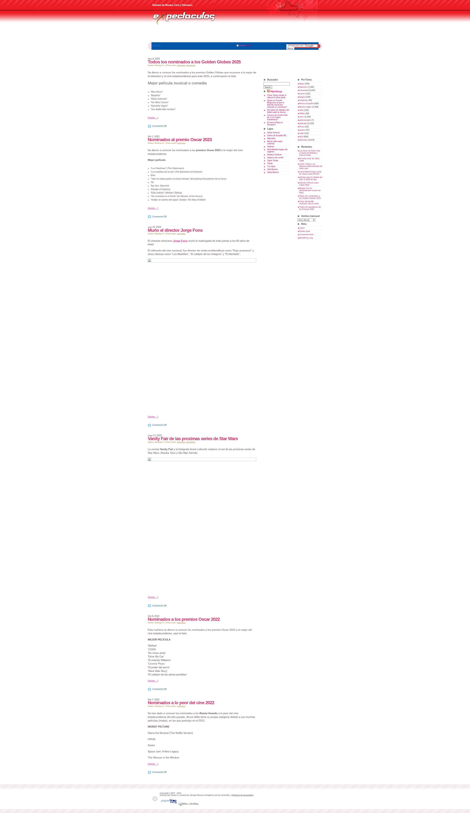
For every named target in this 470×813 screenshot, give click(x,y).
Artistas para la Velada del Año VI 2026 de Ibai (310, 178)
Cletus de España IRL (277, 135)
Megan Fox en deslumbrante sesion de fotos (310, 190)
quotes (302, 130)
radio (301, 133)
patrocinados (305, 120)
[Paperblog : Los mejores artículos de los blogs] (169, 804)
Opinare (270, 146)
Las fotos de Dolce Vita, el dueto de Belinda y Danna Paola (309, 153)
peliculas (181, 65)
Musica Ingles (305, 107)
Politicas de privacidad (242, 795)
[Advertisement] (235, 34)
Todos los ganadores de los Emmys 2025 (310, 208)
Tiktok (270, 163)
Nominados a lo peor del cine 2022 (181, 702)
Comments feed (306, 234)
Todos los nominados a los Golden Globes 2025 (194, 61)
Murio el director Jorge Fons (175, 230)
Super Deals (272, 160)
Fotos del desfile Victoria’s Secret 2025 (309, 202)
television (191, 65)
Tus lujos (271, 166)
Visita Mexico (273, 172)
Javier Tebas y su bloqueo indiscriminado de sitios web (310, 166)
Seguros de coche (275, 157)
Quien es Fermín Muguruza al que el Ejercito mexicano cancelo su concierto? (277, 103)
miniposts (303, 100)
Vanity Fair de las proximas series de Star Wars (193, 438)
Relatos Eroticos (274, 154)
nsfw (301, 110)
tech (301, 136)
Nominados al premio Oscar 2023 (180, 139)
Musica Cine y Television (188, 18)
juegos (302, 97)
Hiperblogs (276, 91)
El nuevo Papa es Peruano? (275, 123)
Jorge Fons (180, 240)
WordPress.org (306, 238)
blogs (301, 84)
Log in (302, 228)
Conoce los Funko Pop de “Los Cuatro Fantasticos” (277, 117)
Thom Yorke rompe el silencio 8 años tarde (276, 96)
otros (301, 117)
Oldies (302, 113)
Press (302, 127)
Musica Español (306, 103)
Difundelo (271, 138)
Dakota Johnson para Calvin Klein (309, 184)
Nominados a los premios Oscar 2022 (184, 619)
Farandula (303, 90)
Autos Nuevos (273, 132)
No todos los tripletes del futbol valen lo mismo (278, 111)
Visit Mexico (272, 169)
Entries (242, 45)
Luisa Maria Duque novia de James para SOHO (310, 173)
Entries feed (304, 231)
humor (302, 93)
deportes (303, 87)
